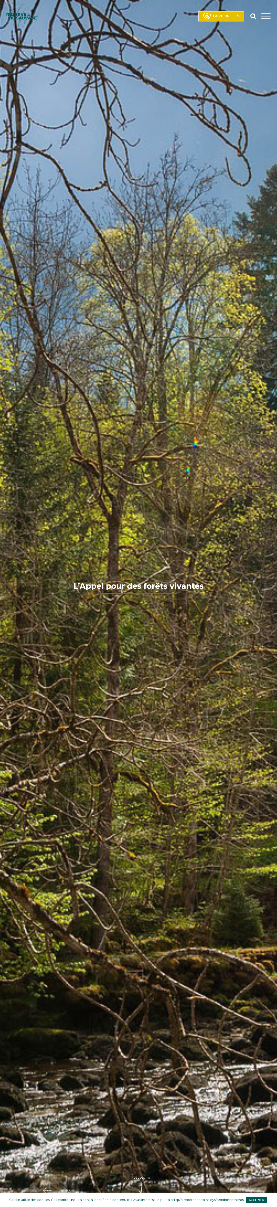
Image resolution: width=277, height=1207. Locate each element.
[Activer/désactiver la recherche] (253, 16)
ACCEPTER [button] (256, 1200)
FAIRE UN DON (226, 16)
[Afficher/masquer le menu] (266, 16)
